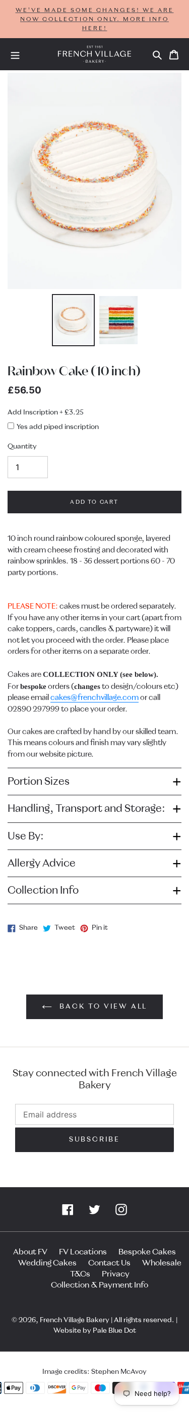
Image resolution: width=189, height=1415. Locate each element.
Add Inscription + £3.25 (46, 412)
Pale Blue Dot (114, 1330)
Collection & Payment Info (99, 1285)
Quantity (22, 446)
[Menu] (15, 54)
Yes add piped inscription (58, 427)
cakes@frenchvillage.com (94, 697)
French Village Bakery (74, 1320)
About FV (30, 1252)
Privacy (116, 1274)
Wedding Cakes (47, 1263)
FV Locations (83, 1252)
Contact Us (109, 1263)
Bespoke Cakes (147, 1252)
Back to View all (102, 1006)
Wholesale (161, 1263)
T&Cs (80, 1274)
